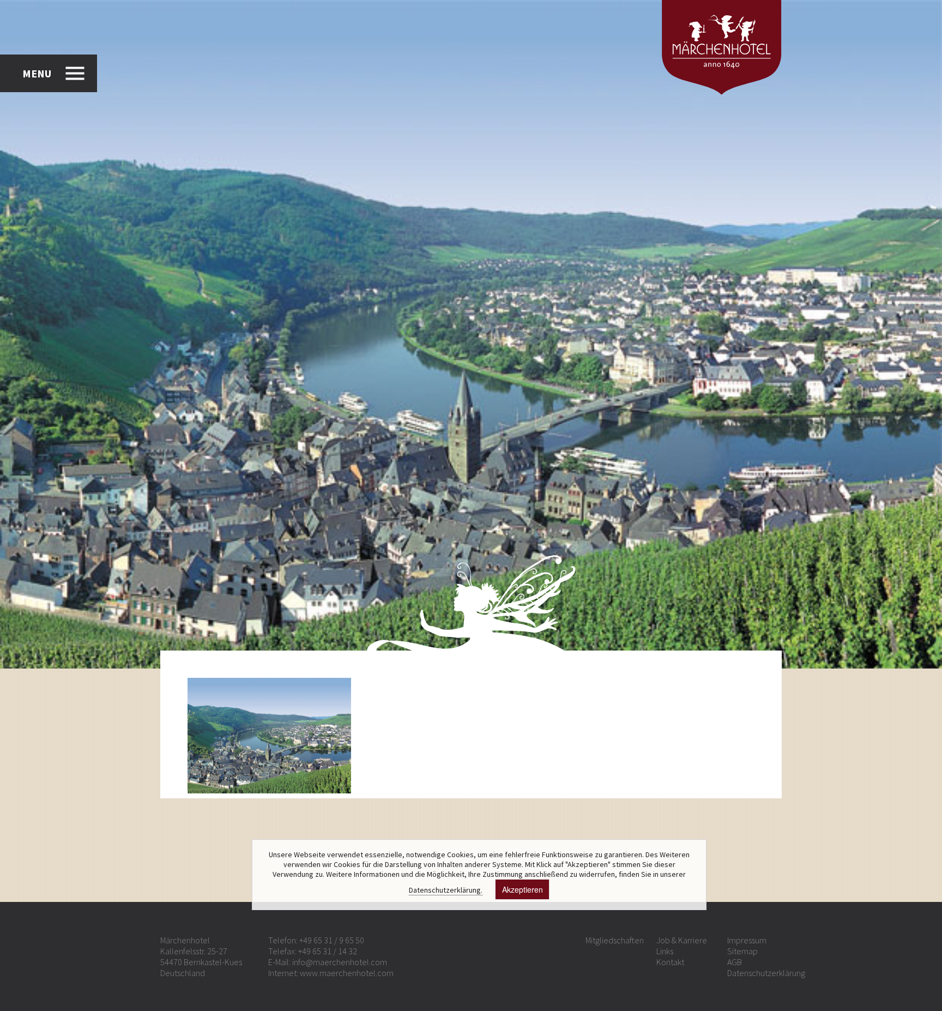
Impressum (746, 940)
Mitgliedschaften (614, 940)
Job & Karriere (681, 940)
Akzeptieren (522, 889)
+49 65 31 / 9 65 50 (331, 940)
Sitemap (742, 951)
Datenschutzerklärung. (445, 890)
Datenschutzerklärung (766, 972)
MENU (36, 73)
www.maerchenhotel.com (347, 972)
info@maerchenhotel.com (339, 961)
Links (664, 951)
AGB (734, 961)
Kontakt (670, 961)
